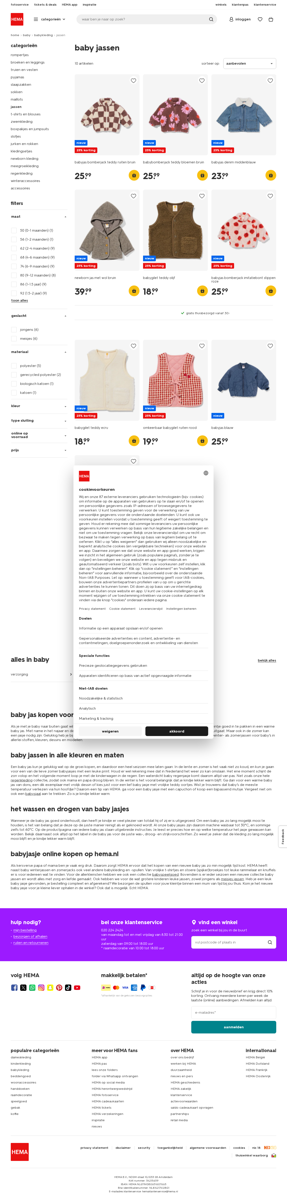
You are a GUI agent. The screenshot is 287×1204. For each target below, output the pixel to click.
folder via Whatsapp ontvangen (115, 1076)
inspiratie (98, 1120)
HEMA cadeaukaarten (108, 1101)
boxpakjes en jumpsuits (30, 129)
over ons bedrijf (182, 1057)
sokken (16, 92)
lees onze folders (104, 1070)
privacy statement (94, 1148)
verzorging (19, 674)
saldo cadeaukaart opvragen (192, 1108)
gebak (15, 1108)
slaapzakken (21, 84)
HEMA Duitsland (257, 1064)
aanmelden (234, 1027)
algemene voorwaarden (208, 1148)
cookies (239, 1148)
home (15, 35)
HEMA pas (99, 1064)
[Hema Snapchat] (50, 988)
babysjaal (33, 794)
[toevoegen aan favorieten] (133, 80)
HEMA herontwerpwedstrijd (112, 1089)
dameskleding (21, 1057)
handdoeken (20, 1089)
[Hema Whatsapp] (32, 988)
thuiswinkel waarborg (251, 1155)
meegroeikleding (25, 166)
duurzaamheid (181, 1070)
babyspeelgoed (165, 874)
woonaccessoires (23, 1082)
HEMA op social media (108, 1082)
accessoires (20, 188)
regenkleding (22, 173)
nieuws (97, 1126)
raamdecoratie (21, 1095)
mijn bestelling (25, 930)
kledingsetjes (21, 151)
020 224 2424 (112, 930)
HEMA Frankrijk (256, 1070)
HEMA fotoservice (105, 1095)
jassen (16, 107)
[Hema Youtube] (77, 988)
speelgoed (19, 1101)
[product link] (107, 114)
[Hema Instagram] (41, 988)
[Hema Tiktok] (68, 988)
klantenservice (181, 1095)
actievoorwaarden (184, 1101)
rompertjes (20, 55)
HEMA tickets (101, 1108)
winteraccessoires (25, 181)
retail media (179, 1120)
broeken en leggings (28, 62)
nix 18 (256, 1148)
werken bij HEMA (183, 1064)
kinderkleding (21, 1064)
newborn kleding (24, 158)
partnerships (180, 1114)
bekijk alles (267, 660)
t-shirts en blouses (26, 114)
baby (26, 35)
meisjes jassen (232, 879)
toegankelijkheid (170, 1148)
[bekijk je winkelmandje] (270, 19)
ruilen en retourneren (30, 943)
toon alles (19, 300)
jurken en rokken (24, 144)
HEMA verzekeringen (107, 1114)
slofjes (16, 136)
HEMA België (255, 1057)
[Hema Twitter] (23, 988)
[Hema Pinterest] (59, 988)
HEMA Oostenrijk (258, 1076)
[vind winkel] (270, 942)
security (144, 1148)
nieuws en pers (182, 1076)
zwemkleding (22, 121)
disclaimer (123, 1148)
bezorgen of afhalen (30, 936)
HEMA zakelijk (181, 1089)
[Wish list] (260, 19)
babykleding (43, 35)
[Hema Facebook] (14, 988)
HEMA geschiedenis (185, 1082)
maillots (17, 99)
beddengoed (21, 1076)
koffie (15, 1114)
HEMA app (99, 1057)
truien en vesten (24, 70)
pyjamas (17, 77)
